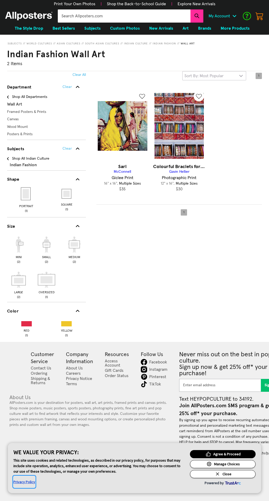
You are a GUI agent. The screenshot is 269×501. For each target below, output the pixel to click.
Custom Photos (125, 28)
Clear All (79, 75)
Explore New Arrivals (196, 4)
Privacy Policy (24, 481)
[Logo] (29, 16)
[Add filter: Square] (66, 194)
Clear (67, 148)
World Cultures (39, 43)
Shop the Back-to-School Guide (136, 4)
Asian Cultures (68, 43)
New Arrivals (161, 28)
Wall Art (188, 43)
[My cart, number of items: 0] (259, 16)
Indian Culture (136, 43)
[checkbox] (18, 249)
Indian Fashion (164, 43)
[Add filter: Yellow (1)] (66, 322)
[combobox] (124, 16)
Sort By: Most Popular (204, 76)
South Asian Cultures (102, 43)
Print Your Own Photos (74, 4)
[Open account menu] (234, 16)
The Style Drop (29, 28)
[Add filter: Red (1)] (26, 322)
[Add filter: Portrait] (26, 193)
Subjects (15, 43)
